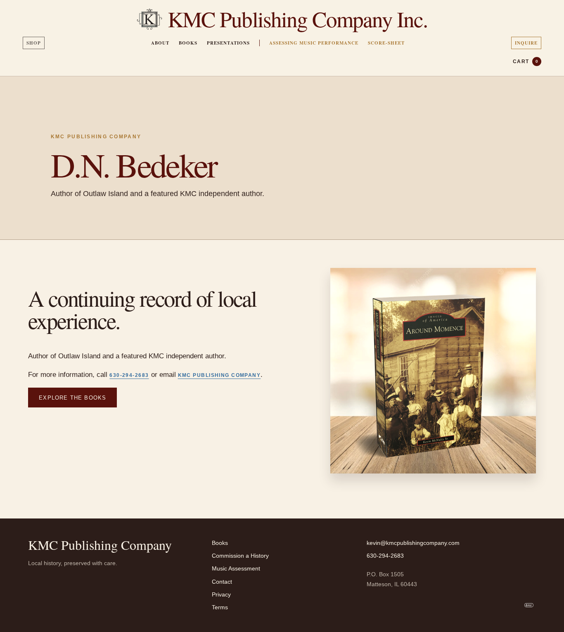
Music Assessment (236, 568)
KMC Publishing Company (219, 375)
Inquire (526, 43)
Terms (220, 607)
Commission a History (240, 555)
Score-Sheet (386, 43)
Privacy (221, 594)
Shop (33, 43)
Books (188, 43)
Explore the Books (72, 398)
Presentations (228, 43)
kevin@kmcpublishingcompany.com (413, 543)
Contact (222, 581)
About (160, 43)
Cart (525, 61)
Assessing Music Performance (313, 43)
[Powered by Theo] (529, 605)
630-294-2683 (129, 375)
